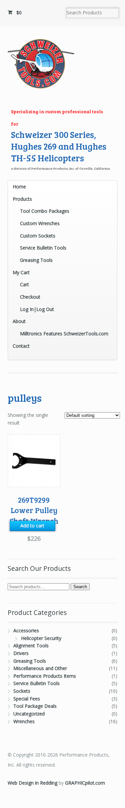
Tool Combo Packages (44, 211)
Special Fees (26, 698)
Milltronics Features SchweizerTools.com (64, 333)
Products (22, 199)
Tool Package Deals (35, 706)
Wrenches (24, 721)
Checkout (30, 297)
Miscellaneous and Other (40, 668)
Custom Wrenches (40, 223)
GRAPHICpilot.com (85, 783)
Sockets (21, 691)
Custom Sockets (37, 235)
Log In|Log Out (37, 309)
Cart (24, 284)
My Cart (21, 272)
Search (80, 586)
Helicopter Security (41, 638)
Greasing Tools (36, 260)
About (19, 321)
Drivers (21, 653)
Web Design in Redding (32, 783)
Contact (21, 346)
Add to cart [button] (32, 525)
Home (19, 186)
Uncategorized (29, 713)
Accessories (26, 630)
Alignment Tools (31, 645)
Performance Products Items (44, 676)
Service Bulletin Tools (43, 248)
